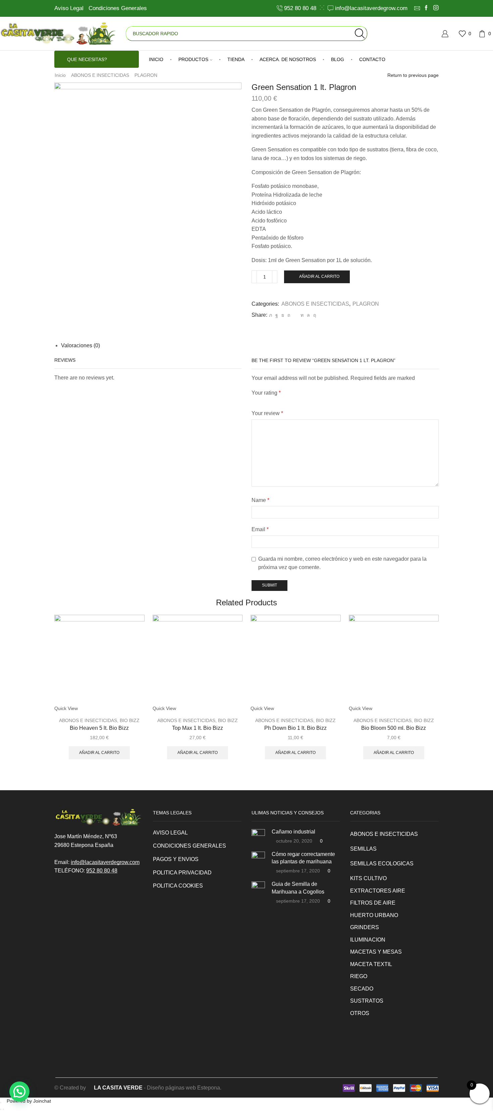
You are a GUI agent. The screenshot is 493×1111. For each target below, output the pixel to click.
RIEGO (358, 976)
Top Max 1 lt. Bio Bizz (197, 728)
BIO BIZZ (130, 720)
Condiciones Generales (118, 8)
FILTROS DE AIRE (372, 903)
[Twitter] (270, 315)
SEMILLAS (363, 849)
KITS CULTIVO (368, 878)
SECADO (361, 989)
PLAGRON (145, 75)
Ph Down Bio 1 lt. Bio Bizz (295, 728)
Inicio (60, 75)
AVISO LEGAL (170, 833)
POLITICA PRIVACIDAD (182, 872)
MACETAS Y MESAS (376, 952)
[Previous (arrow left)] (0, 1109)
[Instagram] (436, 8)
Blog (337, 59)
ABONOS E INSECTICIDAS (100, 75)
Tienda (235, 59)
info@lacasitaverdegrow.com (105, 862)
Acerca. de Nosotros (288, 59)
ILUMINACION (367, 940)
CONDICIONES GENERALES (189, 846)
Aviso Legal (69, 8)
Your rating (266, 393)
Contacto (372, 59)
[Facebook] (426, 8)
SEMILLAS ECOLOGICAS (382, 863)
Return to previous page (413, 75)
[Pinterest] (289, 315)
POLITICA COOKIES (178, 886)
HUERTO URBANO (374, 915)
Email (260, 529)
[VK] (283, 315)
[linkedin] (302, 315)
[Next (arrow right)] (3, 1109)
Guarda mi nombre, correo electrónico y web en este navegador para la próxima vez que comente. (342, 563)
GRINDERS (364, 927)
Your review (267, 413)
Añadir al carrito (319, 276)
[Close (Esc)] (0, 1102)
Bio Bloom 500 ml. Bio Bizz (393, 728)
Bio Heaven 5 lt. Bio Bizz (99, 728)
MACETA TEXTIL (371, 964)
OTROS (359, 1013)
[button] (19, 1091)
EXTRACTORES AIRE (377, 891)
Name (260, 500)
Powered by (29, 1101)
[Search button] (360, 34)
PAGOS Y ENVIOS (176, 859)
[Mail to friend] (295, 315)
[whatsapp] (308, 315)
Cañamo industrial (293, 832)
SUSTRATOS (366, 1001)
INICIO (156, 59)
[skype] (314, 315)
